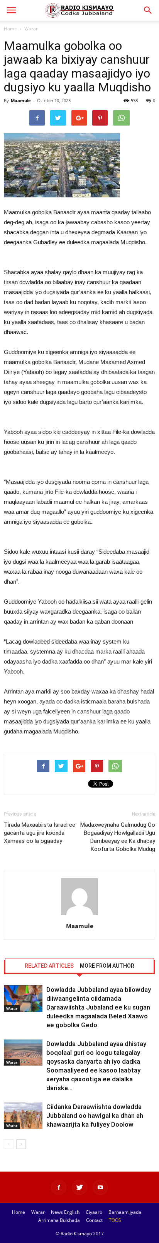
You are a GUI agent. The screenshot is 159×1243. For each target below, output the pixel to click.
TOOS (115, 1220)
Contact (94, 1220)
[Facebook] (58, 1187)
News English (65, 1212)
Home (10, 28)
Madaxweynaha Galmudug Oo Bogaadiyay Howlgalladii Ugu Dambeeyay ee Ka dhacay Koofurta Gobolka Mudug (117, 836)
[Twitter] (79, 1187)
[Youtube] (100, 1187)
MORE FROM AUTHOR (107, 965)
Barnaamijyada (124, 1212)
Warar (31, 28)
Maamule (21, 100)
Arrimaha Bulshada (59, 1220)
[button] (148, 10)
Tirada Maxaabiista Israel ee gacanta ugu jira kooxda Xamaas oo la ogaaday (39, 832)
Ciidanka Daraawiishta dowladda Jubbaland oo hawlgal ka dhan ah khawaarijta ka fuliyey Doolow (94, 1115)
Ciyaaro (94, 1212)
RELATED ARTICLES (49, 965)
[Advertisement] (79, 262)
